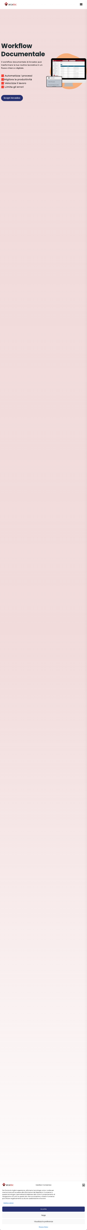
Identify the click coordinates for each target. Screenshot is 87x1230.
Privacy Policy (43, 1227)
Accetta (43, 1209)
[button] (83, 1185)
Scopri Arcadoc (12, 97)
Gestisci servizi (8, 1203)
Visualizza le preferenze (43, 1221)
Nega (43, 1215)
